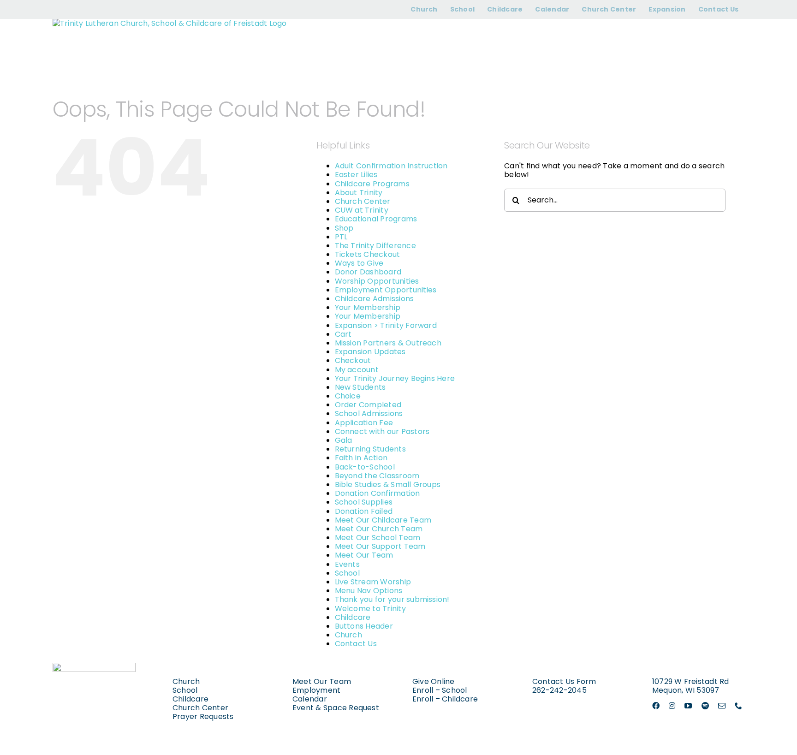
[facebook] (656, 705)
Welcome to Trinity (370, 608)
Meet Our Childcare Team (383, 520)
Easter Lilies (356, 174)
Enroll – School (439, 690)
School (347, 573)
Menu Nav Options (369, 590)
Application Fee (364, 422)
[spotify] (705, 705)
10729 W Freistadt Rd (690, 681)
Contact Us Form (564, 681)
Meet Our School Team (378, 537)
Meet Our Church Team (379, 528)
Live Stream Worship (373, 582)
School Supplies (364, 502)
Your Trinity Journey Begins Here (395, 378)
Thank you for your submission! (392, 599)
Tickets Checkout (367, 254)
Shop (344, 228)
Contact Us (356, 643)
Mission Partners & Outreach (388, 343)
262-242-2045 (559, 690)
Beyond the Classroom (377, 475)
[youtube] (688, 705)
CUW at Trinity (361, 210)
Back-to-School (365, 467)
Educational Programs (376, 219)
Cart (343, 334)
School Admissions (369, 413)
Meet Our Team (364, 555)
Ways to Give (359, 263)
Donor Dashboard (368, 272)
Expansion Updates (370, 351)
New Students (360, 387)
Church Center (363, 201)
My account (357, 369)
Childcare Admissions (374, 298)
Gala (343, 440)
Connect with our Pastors (382, 431)
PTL (341, 237)
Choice (348, 396)
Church (348, 635)
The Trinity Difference (375, 245)
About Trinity (359, 192)
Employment (316, 690)
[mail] (722, 705)
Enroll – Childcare (445, 699)
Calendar (309, 699)
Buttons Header (364, 626)
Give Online (433, 681)
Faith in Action (361, 457)
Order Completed (368, 404)
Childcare (353, 617)
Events (347, 564)
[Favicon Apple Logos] (94, 666)
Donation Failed (364, 511)
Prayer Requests (203, 716)
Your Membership (368, 307)
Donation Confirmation (377, 493)
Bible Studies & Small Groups (388, 484)
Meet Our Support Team (380, 546)
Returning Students (370, 449)
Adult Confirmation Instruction (391, 166)
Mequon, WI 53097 (686, 690)
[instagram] (672, 705)
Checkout (353, 360)
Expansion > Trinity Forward (386, 325)
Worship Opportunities (377, 281)
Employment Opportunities (386, 290)
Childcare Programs (372, 183)
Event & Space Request (335, 707)
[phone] (738, 705)
